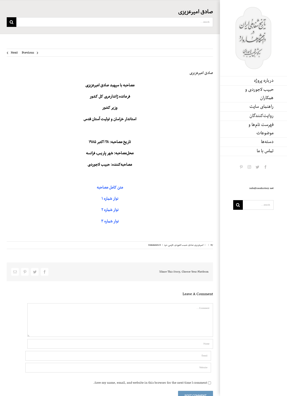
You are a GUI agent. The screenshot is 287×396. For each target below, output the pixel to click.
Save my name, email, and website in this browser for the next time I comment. (150, 383)
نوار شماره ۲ (110, 210)
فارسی (170, 245)
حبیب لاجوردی (180, 245)
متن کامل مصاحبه (110, 187)
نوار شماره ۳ (110, 221)
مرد (165, 245)
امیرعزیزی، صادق (195, 245)
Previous (28, 53)
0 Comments (154, 245)
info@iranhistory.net (261, 188)
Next (14, 53)
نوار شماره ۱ (110, 198)
